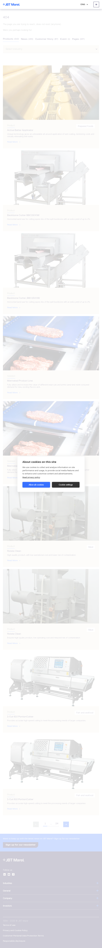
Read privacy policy (31, 477)
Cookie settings (66, 484)
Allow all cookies (36, 484)
